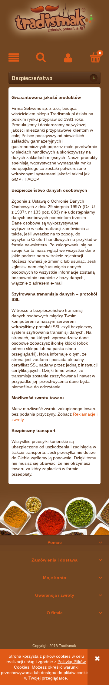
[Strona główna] (54, 20)
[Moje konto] (68, 57)
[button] (13, 58)
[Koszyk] (95, 57)
